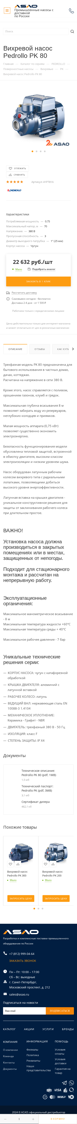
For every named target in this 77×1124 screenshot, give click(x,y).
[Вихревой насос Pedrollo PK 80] (38, 118)
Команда (8, 1056)
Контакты (9, 1062)
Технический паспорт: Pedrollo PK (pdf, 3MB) (37, 788)
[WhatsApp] (71, 1083)
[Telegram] (64, 1083)
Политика (32, 1055)
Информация (37, 1041)
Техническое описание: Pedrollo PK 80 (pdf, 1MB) (39, 773)
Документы (10, 1069)
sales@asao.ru (19, 994)
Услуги (48, 1029)
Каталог (9, 1029)
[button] (32, 151)
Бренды (68, 1029)
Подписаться (60, 1010)
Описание (15, 349)
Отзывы (39, 349)
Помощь (62, 1041)
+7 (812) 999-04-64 (71, 10)
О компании (10, 1050)
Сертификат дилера (36, 802)
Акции (29, 1029)
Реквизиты (33, 1060)
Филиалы (32, 1049)
